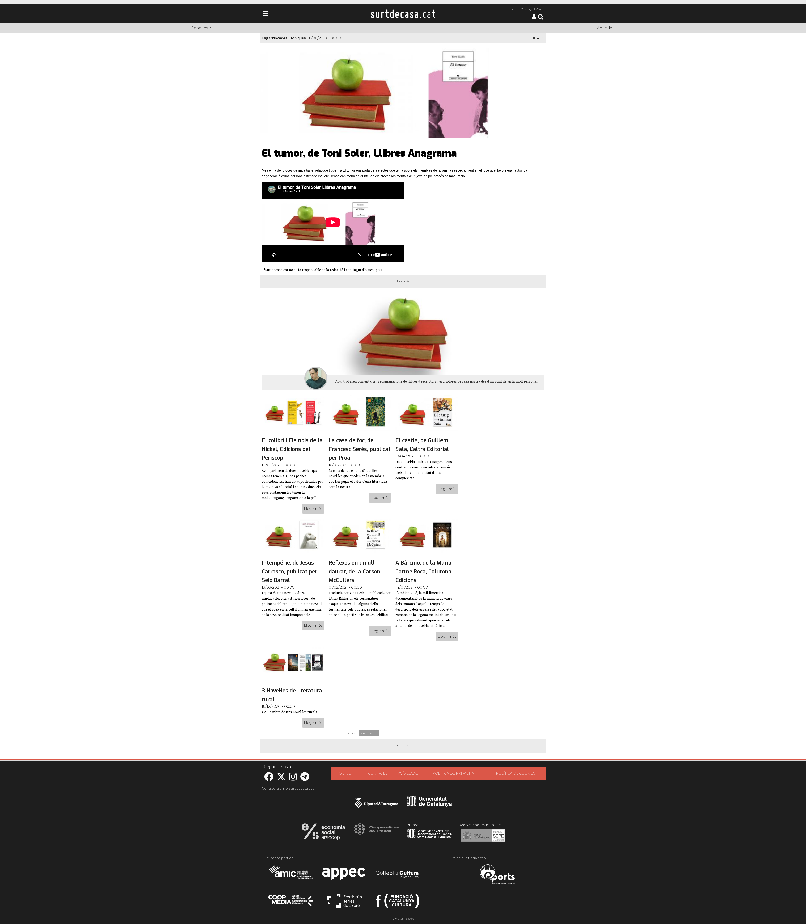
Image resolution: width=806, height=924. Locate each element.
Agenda (604, 28)
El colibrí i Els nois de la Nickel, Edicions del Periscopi (292, 449)
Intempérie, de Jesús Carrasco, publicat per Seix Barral (289, 571)
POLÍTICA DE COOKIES (515, 773)
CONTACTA (377, 773)
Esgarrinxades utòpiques (284, 38)
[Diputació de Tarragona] (376, 805)
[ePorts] (497, 874)
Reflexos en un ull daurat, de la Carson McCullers (354, 571)
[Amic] (291, 874)
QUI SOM (347, 773)
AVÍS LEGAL (408, 773)
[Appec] (344, 874)
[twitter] (281, 779)
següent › (369, 733)
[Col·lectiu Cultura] (397, 874)
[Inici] (403, 13)
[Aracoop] (323, 832)
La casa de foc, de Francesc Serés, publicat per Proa (360, 449)
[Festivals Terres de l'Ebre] (344, 902)
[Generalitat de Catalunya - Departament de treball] (429, 838)
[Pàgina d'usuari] (534, 18)
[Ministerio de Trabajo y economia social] (482, 838)
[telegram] (304, 779)
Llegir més (313, 509)
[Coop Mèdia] (291, 902)
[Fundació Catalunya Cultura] (397, 902)
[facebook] (268, 779)
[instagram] (293, 779)
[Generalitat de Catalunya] (429, 805)
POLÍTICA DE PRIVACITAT (454, 773)
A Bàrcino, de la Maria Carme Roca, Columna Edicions (423, 571)
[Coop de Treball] (376, 832)
